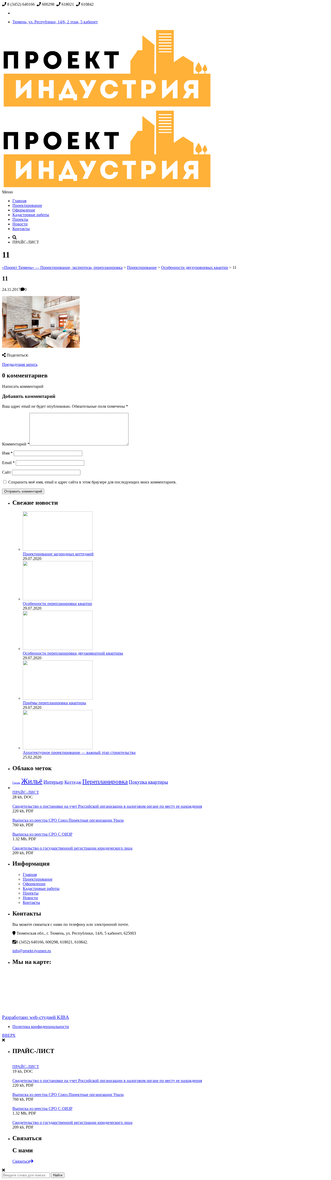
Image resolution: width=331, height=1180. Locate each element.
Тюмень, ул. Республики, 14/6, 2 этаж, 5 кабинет (55, 22)
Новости (20, 224)
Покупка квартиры (148, 782)
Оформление (23, 210)
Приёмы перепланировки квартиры (54, 703)
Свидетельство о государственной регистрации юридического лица (72, 848)
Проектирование (27, 205)
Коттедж (72, 782)
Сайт (6, 472)
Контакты (21, 228)
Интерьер (53, 782)
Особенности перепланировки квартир (57, 603)
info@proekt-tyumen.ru (31, 951)
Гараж (16, 782)
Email (8, 462)
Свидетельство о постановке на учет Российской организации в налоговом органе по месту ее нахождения (107, 806)
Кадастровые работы (30, 215)
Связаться (21, 1161)
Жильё (31, 781)
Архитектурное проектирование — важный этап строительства (79, 752)
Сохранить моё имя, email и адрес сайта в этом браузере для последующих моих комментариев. (92, 482)
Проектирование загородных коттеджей (58, 554)
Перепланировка (105, 781)
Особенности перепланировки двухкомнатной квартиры (73, 653)
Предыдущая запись (19, 364)
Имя (7, 453)
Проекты (20, 219)
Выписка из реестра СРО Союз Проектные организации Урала (68, 820)
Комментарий (15, 444)
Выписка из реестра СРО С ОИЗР (42, 834)
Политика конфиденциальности (40, 1026)
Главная (19, 201)
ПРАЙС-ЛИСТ (25, 792)
